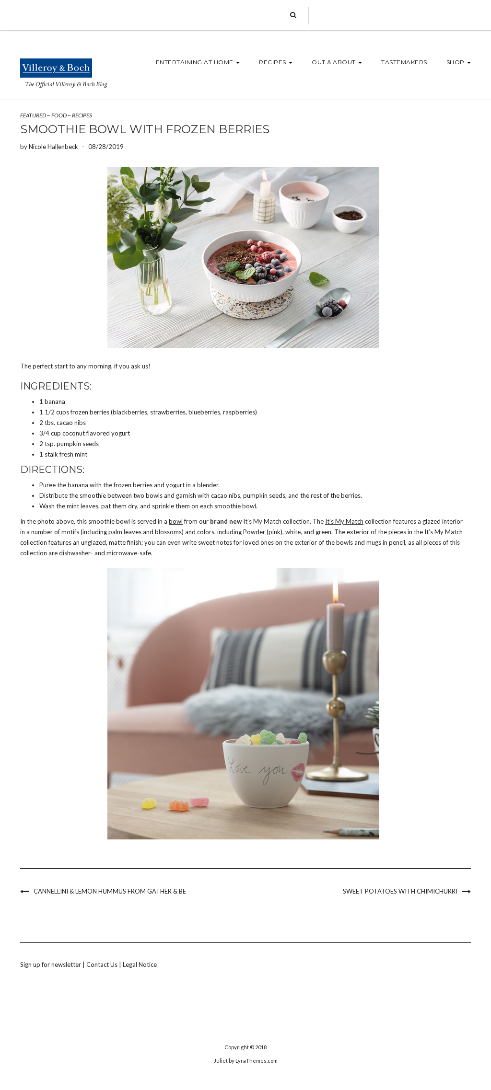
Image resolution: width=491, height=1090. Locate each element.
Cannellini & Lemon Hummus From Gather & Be (110, 891)
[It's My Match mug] (243, 703)
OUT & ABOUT (334, 62)
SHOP (456, 62)
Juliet (221, 1060)
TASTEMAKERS (404, 62)
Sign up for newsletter (50, 964)
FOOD (59, 115)
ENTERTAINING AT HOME (195, 62)
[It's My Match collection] (243, 257)
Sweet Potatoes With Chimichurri (400, 891)
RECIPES (273, 62)
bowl (176, 521)
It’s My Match (344, 521)
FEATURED (33, 115)
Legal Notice (140, 964)
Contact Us (101, 964)
